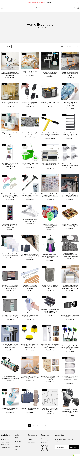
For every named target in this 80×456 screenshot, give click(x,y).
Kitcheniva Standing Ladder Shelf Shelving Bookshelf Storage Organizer (10, 165)
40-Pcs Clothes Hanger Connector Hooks (30, 72)
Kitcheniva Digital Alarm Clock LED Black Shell (70, 316)
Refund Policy (5, 442)
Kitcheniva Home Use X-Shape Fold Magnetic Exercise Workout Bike (10, 73)
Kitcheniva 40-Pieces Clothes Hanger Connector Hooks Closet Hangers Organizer (10, 195)
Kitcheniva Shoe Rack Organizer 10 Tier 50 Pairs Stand (70, 134)
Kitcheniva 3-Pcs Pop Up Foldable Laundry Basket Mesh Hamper (50, 225)
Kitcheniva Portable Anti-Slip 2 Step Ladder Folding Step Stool (70, 73)
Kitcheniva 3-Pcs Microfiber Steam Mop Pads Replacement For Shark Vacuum (70, 379)
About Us (17, 446)
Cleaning (30, 439)
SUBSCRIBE (73, 447)
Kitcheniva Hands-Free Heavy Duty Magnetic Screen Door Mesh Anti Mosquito (50, 346)
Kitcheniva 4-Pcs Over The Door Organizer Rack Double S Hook (50, 410)
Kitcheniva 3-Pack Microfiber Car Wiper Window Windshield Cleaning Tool (70, 347)
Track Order (18, 444)
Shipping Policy (5, 447)
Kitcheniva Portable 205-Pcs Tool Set (30, 133)
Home (34, 28)
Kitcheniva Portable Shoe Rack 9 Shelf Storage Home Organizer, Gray (10, 225)
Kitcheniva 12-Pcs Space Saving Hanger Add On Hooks (30, 377)
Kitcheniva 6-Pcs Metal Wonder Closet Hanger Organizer (30, 286)
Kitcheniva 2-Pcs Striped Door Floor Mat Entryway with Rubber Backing (50, 311)
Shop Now (49, 2)
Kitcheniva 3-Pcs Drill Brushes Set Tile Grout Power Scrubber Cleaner (30, 346)
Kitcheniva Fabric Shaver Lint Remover (10, 409)
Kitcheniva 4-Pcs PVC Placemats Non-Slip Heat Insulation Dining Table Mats (70, 254)
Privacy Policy (5, 439)
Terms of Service (5, 444)
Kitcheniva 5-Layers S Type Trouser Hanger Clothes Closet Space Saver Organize (70, 286)
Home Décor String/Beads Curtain (10, 103)
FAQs (16, 449)
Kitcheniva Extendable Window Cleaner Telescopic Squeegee (30, 195)
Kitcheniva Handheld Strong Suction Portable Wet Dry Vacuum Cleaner (10, 346)
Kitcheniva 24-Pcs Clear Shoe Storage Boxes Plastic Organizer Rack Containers (50, 195)
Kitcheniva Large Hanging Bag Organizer (30, 409)
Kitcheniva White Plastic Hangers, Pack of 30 (30, 220)
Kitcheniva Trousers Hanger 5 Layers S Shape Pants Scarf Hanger (50, 164)
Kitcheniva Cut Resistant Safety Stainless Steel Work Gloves (70, 411)
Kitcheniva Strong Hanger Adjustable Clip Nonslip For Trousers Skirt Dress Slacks (70, 195)
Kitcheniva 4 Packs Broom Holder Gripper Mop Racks (70, 164)
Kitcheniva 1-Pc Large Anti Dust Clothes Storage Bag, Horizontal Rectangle (10, 286)
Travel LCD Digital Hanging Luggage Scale (30, 103)
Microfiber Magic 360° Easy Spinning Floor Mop (30, 164)
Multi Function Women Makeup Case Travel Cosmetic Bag (70, 104)
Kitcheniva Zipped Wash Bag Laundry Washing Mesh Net (10, 254)
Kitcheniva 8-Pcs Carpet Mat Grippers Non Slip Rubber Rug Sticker (30, 256)
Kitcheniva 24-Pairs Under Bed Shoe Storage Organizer (70, 224)
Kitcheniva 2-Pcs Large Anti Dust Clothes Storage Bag (10, 316)
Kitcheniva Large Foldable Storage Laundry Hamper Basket (50, 286)
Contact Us (18, 441)
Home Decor (31, 442)
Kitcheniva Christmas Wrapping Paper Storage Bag (10, 377)
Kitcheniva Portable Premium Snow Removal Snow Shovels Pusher (50, 134)
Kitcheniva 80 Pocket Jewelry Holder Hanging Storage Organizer (50, 378)
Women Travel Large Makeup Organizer (50, 103)
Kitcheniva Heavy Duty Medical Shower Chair (50, 72)
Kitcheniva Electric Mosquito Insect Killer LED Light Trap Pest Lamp (50, 256)
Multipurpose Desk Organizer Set (10, 133)
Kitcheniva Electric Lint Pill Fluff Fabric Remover (30, 316)
